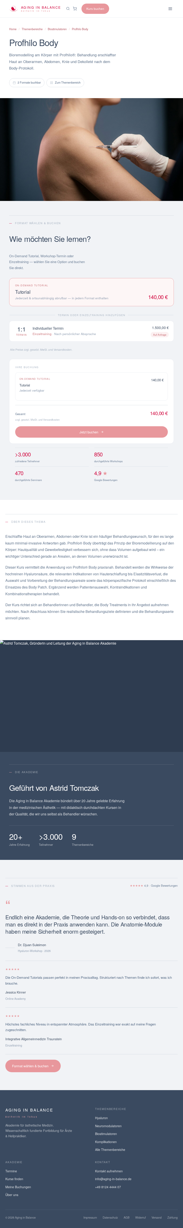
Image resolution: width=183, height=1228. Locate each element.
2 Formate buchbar (29, 82)
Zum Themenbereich (68, 82)
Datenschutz (110, 1217)
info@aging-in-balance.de (113, 1179)
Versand (157, 1217)
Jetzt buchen (88, 432)
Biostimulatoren (57, 29)
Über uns (11, 1194)
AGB (126, 1217)
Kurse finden (14, 1179)
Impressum (90, 1217)
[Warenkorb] (75, 8)
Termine (11, 1171)
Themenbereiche (32, 29)
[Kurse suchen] (68, 8)
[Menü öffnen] (170, 8)
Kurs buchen (95, 8)
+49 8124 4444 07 (108, 1187)
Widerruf (140, 1217)
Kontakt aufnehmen (109, 1171)
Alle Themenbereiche (110, 1149)
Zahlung (172, 1217)
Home (13, 29)
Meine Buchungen (18, 1187)
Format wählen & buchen (30, 1065)
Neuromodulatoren (108, 1126)
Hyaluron (101, 1118)
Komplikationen (106, 1141)
